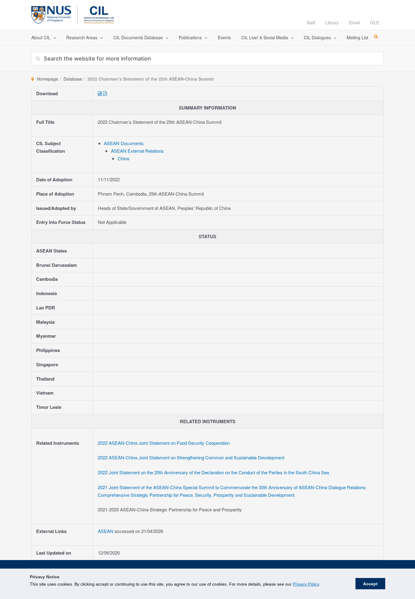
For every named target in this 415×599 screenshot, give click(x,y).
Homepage (47, 79)
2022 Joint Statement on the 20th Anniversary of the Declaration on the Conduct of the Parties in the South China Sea (213, 472)
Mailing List (357, 37)
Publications (190, 37)
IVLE (374, 22)
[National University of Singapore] (51, 14)
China (123, 158)
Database (72, 79)
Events (224, 37)
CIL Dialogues (317, 37)
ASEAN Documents (124, 143)
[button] (53, 37)
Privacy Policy (306, 584)
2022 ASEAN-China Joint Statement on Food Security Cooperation (164, 443)
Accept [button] (370, 583)
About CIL (40, 37)
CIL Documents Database (138, 37)
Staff (311, 22)
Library (332, 22)
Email (354, 22)
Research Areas (81, 37)
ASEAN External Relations (137, 151)
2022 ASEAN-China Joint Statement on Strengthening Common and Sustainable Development (191, 457)
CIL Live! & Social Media (264, 37)
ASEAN (106, 531)
